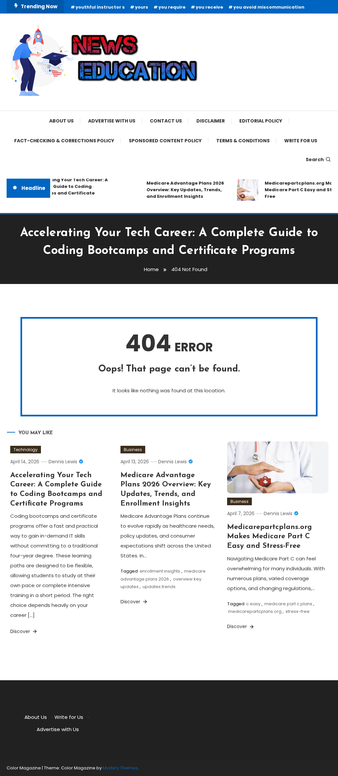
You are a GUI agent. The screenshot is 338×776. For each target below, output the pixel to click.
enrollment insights (160, 571)
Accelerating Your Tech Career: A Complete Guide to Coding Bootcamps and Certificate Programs (65, 190)
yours (141, 7)
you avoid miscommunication (268, 7)
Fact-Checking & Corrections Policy (64, 140)
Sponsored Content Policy (165, 140)
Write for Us (300, 140)
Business (133, 449)
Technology (26, 449)
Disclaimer (210, 121)
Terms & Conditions (243, 140)
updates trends (159, 586)
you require (172, 7)
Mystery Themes (120, 768)
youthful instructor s (100, 7)
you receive (209, 7)
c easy (253, 604)
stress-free (298, 611)
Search (315, 159)
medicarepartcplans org (255, 611)
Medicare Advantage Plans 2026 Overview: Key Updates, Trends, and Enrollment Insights (182, 189)
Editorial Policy (260, 121)
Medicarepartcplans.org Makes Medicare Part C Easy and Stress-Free (269, 536)
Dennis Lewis (63, 461)
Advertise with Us (111, 121)
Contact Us (166, 121)
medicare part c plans (288, 604)
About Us (61, 121)
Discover (20, 631)
